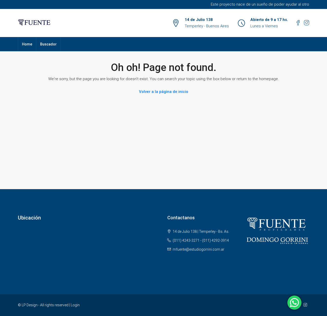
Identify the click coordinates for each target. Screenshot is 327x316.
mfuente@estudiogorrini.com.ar (198, 249)
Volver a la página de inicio (163, 91)
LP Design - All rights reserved (45, 305)
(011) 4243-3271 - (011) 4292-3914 (201, 240)
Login (75, 305)
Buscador (48, 44)
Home (27, 44)
